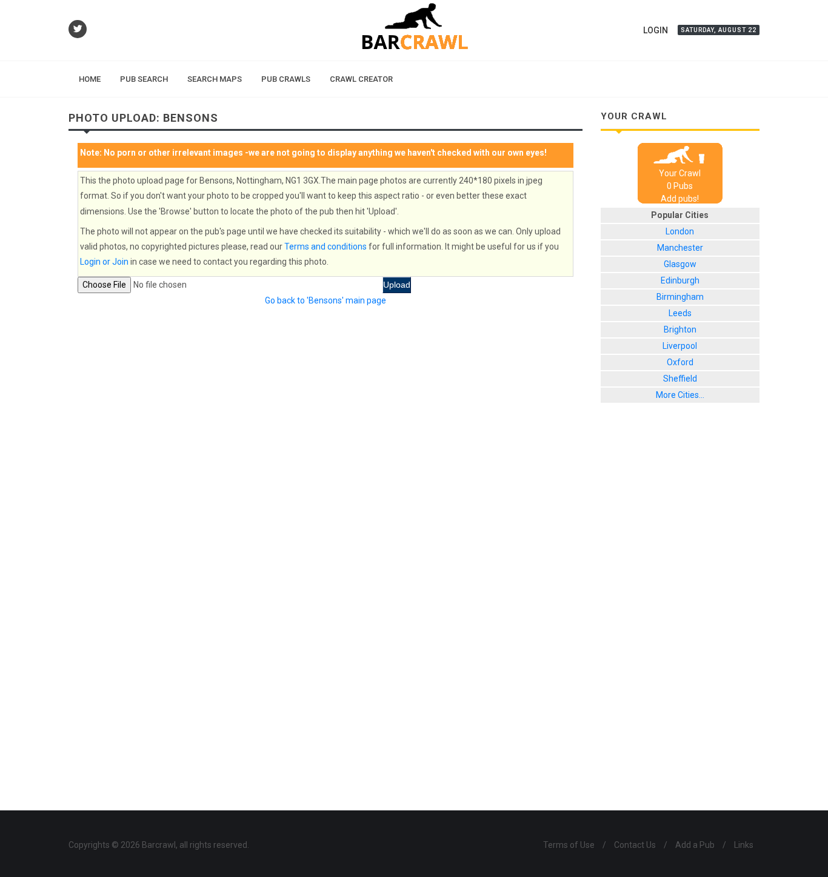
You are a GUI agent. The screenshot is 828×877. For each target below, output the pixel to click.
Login (655, 30)
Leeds (680, 313)
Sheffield (680, 378)
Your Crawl (680, 173)
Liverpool (680, 346)
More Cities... (680, 395)
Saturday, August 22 (718, 30)
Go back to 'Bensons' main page (325, 300)
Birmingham (680, 297)
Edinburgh (680, 280)
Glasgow (680, 264)
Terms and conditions (325, 246)
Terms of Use (569, 845)
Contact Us (635, 845)
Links (743, 845)
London (680, 231)
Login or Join (104, 261)
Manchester (680, 248)
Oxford (680, 362)
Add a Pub (695, 845)
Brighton (680, 329)
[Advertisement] (680, 616)
